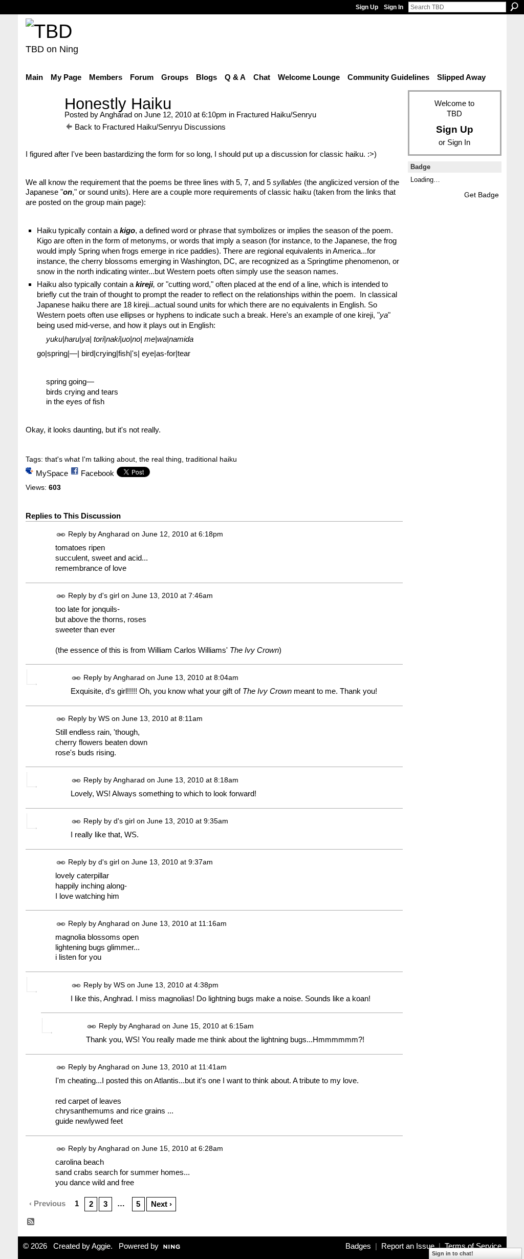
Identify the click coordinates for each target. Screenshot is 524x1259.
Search (514, 6)
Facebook (97, 473)
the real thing (160, 459)
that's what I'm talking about (90, 459)
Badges (358, 1246)
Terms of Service (473, 1246)
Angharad (116, 114)
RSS (31, 1222)
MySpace (52, 473)
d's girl (108, 595)
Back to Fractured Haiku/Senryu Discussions (150, 126)
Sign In (393, 7)
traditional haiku (211, 459)
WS (104, 718)
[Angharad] (42, 123)
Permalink (61, 535)
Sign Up (367, 7)
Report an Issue (407, 1246)
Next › (161, 1204)
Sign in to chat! (452, 1253)
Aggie (101, 1246)
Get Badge (481, 195)
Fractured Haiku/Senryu (276, 114)
